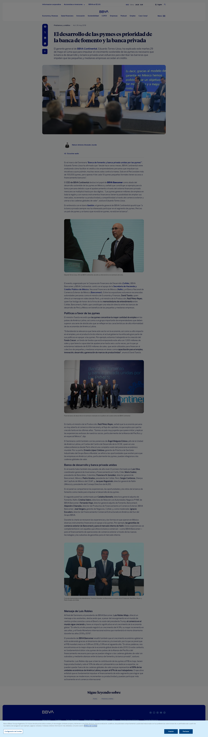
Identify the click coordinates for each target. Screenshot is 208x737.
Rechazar (186, 731)
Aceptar (171, 731)
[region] (104, 728)
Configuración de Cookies (13, 731)
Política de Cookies (90, 726)
